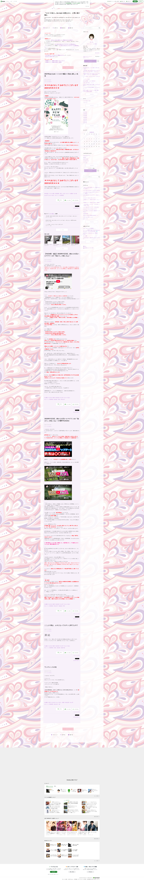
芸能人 (55, 786)
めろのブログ (85, 218)
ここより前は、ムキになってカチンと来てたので (61, 625)
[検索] (99, 28)
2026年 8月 (92, 132)
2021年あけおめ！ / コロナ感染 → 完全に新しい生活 (91, 68)
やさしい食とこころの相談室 (88, 228)
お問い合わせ (71, 879)
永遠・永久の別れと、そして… (88, 82)
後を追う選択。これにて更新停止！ (89, 80)
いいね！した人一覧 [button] (76, 407)
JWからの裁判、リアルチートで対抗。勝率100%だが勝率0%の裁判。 (91, 91)
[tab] (49, 786)
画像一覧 (63, 27)
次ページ (68, 67)
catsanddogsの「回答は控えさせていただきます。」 (91, 238)
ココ (57, 48)
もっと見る (62, 229)
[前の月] (87, 132)
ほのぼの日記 (85, 213)
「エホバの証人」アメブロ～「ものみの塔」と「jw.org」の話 (91, 205)
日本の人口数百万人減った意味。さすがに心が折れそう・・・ (91, 85)
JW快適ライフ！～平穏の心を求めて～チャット (91, 200)
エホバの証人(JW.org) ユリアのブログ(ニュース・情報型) (91, 193)
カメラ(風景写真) (66, 800)
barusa (84, 157)
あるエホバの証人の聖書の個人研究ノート (90, 215)
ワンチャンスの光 (50, 667)
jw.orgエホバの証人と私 (49, 56)
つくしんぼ (85, 162)
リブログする (76, 200)
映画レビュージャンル (49, 786)
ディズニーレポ (48, 800)
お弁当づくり (84, 800)
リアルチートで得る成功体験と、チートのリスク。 (91, 88)
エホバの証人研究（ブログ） (88, 217)
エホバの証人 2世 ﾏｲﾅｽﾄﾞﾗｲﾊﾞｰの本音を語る (91, 207)
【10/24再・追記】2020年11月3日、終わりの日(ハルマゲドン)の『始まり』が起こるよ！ (91, 71)
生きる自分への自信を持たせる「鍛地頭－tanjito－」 (90, 234)
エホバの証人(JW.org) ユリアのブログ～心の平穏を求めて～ (65, 44)
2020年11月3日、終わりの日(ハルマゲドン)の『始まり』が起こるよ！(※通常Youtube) (91, 74)
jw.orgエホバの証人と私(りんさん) (89, 197)
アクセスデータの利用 (82, 879)
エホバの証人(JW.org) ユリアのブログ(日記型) (91, 190)
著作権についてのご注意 (89, 247)
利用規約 (76, 879)
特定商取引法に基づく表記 (92, 879)
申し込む (90, 871)
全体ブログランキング (87, 56)
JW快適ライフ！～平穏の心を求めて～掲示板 (53, 62)
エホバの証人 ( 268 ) (87, 100)
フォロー (90, 61)
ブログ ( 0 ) (85, 102)
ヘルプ (99, 879)
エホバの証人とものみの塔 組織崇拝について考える (91, 211)
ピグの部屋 (95, 43)
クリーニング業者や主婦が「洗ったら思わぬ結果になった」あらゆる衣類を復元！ (91, 231)
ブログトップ (47, 27)
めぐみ (91, 42)
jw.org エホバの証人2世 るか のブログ (90, 208)
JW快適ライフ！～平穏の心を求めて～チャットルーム (55, 60)
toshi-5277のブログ (86, 155)
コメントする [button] (68, 200)
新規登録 (135, 1)
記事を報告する (77, 208)
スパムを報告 (65, 879)
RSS (85, 246)
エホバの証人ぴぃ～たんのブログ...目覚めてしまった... (55, 55)
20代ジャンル (85, 57)
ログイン (140, 1)
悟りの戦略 (85, 235)
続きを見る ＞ (97, 52)
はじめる (53, 871)
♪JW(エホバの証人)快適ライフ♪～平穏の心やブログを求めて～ (62, 40)
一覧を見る (92, 94)
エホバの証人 (49, 81)
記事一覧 (55, 27)
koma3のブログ (86, 160)
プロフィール (89, 43)
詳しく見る (72, 871)
